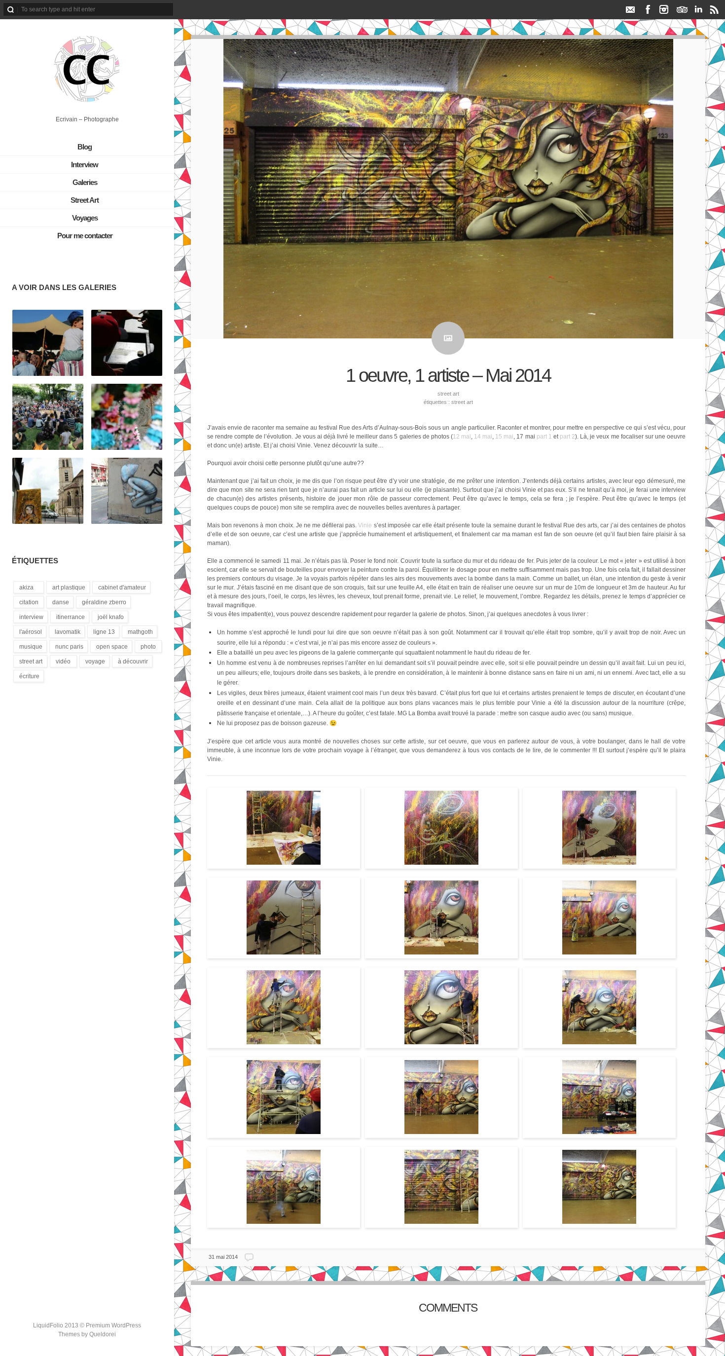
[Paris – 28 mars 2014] (126, 491)
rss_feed (714, 9)
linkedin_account (698, 9)
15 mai (504, 436)
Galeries (84, 182)
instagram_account (664, 9)
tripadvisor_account (682, 9)
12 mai (462, 436)
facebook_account (648, 9)
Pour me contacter (84, 235)
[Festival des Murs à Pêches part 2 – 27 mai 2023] (47, 417)
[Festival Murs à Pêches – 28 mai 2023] (126, 343)
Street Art (85, 200)
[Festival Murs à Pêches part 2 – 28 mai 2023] (47, 343)
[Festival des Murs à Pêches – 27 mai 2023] (126, 417)
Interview (84, 164)
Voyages (85, 218)
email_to (630, 9)
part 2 (567, 436)
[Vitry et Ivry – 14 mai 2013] (47, 491)
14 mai (483, 436)
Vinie (365, 525)
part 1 (544, 436)
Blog (84, 147)
